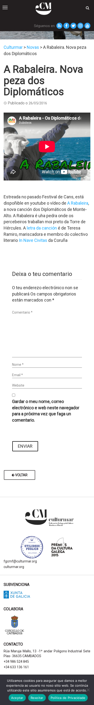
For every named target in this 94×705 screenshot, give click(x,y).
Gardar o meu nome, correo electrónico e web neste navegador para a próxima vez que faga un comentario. (45, 411)
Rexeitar (37, 698)
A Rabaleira (77, 203)
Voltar (20, 475)
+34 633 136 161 (16, 667)
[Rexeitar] (88, 689)
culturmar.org (14, 567)
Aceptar (17, 698)
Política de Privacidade (68, 698)
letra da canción (42, 227)
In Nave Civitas (33, 240)
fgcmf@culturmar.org (20, 561)
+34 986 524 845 (16, 661)
